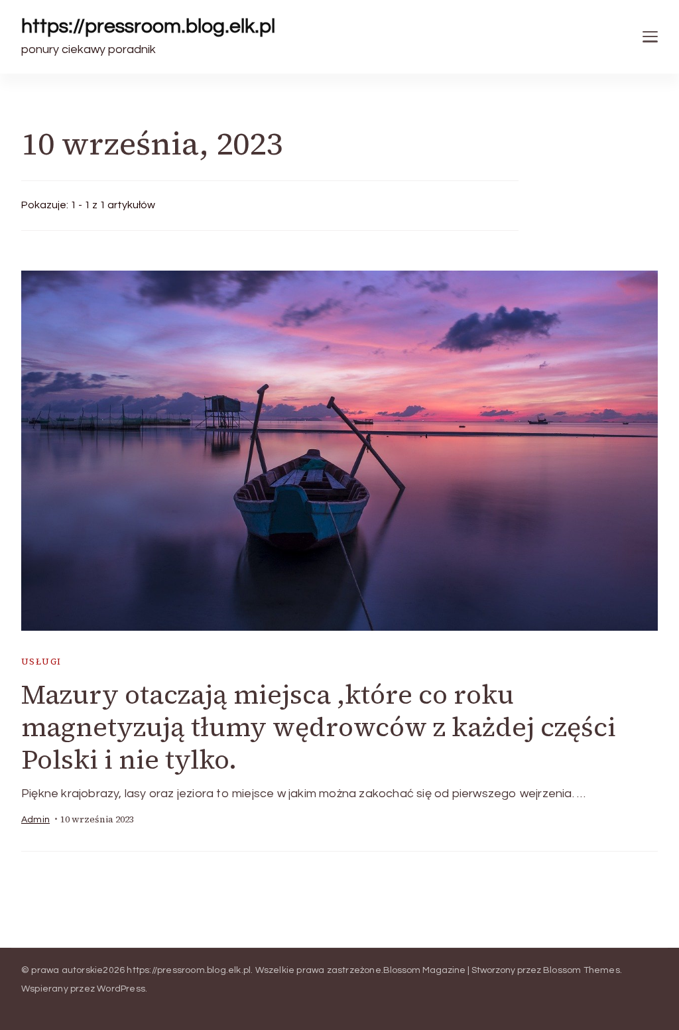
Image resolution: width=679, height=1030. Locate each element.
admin (35, 819)
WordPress (121, 989)
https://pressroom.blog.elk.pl (148, 26)
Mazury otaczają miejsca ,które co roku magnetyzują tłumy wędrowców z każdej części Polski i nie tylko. (318, 726)
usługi (41, 661)
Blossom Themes (581, 970)
